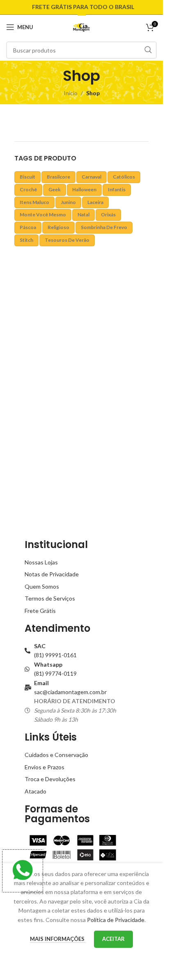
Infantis (117, 189)
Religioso (58, 227)
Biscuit (27, 177)
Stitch (26, 240)
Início (71, 92)
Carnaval (91, 177)
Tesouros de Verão (67, 240)
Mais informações (58, 939)
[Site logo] (81, 26)
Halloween (84, 189)
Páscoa (28, 227)
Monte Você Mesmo (43, 214)
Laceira (95, 202)
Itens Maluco (34, 202)
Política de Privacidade (115, 919)
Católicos (124, 177)
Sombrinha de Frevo (104, 227)
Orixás (108, 214)
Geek (54, 189)
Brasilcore (58, 177)
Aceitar (113, 939)
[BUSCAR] (148, 50)
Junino (68, 202)
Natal (83, 214)
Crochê (28, 189)
